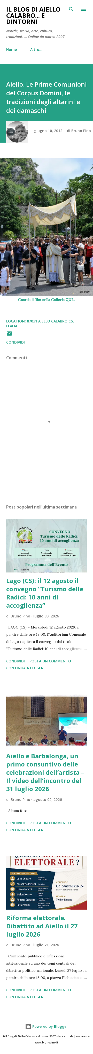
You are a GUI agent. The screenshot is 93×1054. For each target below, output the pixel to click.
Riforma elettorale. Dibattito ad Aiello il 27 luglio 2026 (42, 925)
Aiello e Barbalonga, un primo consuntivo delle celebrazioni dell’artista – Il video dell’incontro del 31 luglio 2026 (45, 772)
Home (11, 49)
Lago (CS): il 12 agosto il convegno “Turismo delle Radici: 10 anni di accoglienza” (44, 592)
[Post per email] (9, 335)
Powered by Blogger (49, 1026)
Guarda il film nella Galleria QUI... (46, 299)
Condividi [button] (15, 342)
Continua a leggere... (27, 667)
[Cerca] (71, 9)
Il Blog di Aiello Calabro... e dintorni (33, 15)
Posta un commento (50, 661)
